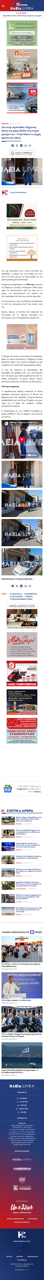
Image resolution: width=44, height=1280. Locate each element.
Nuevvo (26, 1270)
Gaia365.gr (19, 1256)
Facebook (23, 1098)
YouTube (23, 1105)
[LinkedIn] (21, 145)
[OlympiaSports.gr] (22, 1169)
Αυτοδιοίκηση (21, 889)
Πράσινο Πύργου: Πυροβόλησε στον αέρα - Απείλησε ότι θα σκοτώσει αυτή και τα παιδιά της (29, 819)
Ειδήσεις (37, 791)
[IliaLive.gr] (22, 1159)
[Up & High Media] (22, 1209)
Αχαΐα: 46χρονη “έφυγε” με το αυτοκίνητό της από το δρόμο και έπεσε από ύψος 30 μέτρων (28, 845)
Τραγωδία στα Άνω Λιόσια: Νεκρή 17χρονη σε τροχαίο (22, 15)
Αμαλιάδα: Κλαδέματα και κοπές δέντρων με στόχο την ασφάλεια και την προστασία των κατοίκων (28, 884)
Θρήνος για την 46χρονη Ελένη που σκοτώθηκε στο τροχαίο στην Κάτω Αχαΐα (29, 871)
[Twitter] (17, 145)
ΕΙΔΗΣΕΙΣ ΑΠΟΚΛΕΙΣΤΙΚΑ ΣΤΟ (16, 932)
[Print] (30, 145)
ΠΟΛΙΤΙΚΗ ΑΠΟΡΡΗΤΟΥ (22, 1222)
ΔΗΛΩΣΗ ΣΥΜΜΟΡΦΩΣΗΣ (15, 1219)
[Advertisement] (22, 759)
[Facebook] (12, 145)
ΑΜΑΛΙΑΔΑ (16, 593)
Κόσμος (18, 914)
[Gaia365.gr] (22, 1179)
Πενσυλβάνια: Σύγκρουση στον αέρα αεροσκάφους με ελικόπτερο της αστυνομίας (29, 909)
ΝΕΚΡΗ (29, 596)
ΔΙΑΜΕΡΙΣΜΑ (31, 593)
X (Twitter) (23, 1102)
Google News (22, 788)
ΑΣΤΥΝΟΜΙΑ (17, 596)
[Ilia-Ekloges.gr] (22, 1188)
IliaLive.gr (9, 1256)
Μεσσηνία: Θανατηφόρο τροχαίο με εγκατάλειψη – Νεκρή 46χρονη (28, 857)
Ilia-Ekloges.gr (22, 1260)
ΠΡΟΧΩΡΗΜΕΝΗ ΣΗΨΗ (21, 599)
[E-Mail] (25, 145)
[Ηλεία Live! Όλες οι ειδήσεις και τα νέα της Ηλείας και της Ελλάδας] (22, 6)
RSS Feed (23, 1112)
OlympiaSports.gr (32, 1256)
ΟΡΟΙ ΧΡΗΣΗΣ (32, 1219)
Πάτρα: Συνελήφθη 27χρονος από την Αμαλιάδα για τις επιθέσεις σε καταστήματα (28, 832)
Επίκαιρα (5, 123)
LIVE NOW (22, 13)
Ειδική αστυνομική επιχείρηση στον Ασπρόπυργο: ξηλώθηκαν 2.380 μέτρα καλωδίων (28, 897)
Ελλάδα (18, 902)
